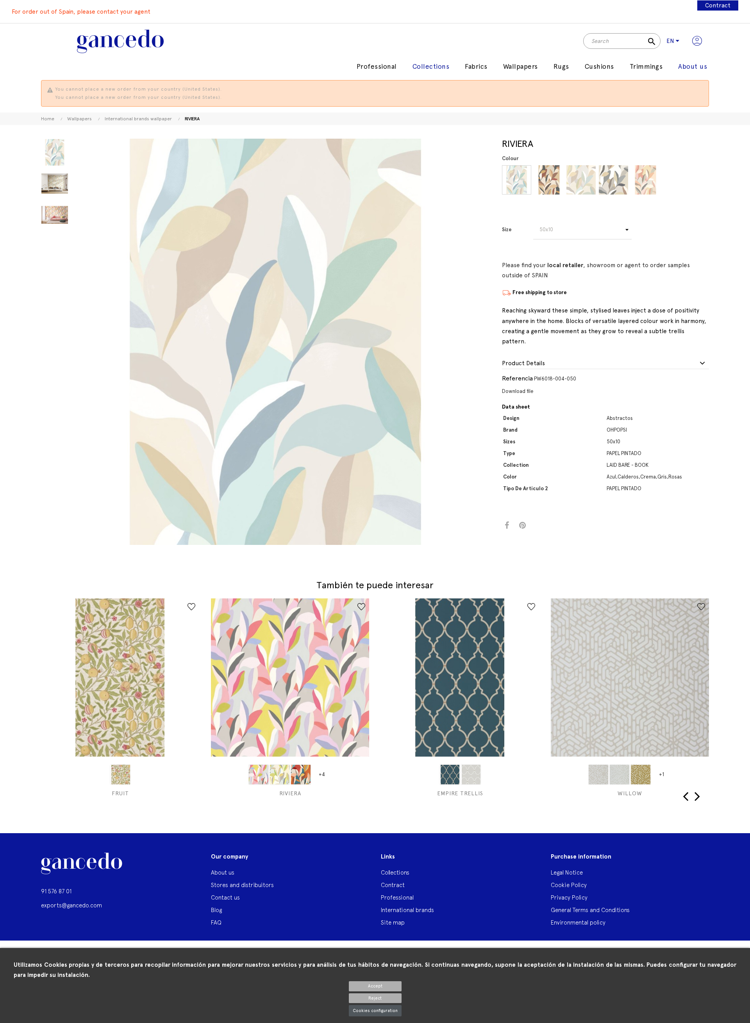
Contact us (225, 897)
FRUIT (120, 793)
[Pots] (549, 180)
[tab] (605, 363)
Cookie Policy (569, 885)
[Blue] (516, 180)
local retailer (565, 265)
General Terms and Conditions (590, 910)
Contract (717, 5)
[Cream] (581, 180)
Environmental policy (578, 922)
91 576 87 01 (56, 891)
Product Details (523, 363)
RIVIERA (290, 793)
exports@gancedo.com (71, 905)
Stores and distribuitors (242, 885)
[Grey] (613, 180)
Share (507, 525)
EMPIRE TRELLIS (460, 793)
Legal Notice (567, 872)
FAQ (216, 922)
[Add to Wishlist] (191, 607)
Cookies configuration (375, 1010)
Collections (395, 872)
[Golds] (640, 774)
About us (222, 872)
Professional (397, 897)
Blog (216, 910)
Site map (393, 922)
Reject (375, 998)
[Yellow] (258, 774)
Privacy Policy (569, 897)
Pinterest (522, 525)
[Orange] (301, 774)
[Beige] (279, 774)
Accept (375, 986)
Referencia (517, 378)
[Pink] (645, 180)
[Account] (697, 41)
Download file (518, 391)
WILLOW (630, 793)
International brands (407, 910)
